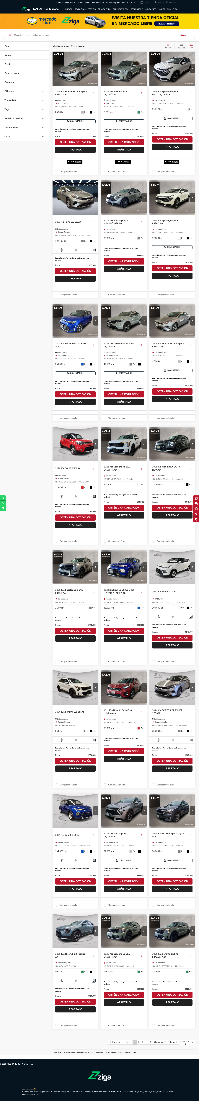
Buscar (183, 35)
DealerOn (48, 1092)
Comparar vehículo (68, 171)
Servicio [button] (92, 9)
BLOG (175, 9)
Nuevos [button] (68, 9)
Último (173, 1042)
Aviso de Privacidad (72, 1092)
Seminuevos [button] (80, 9)
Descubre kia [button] (137, 9)
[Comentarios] (94, 250)
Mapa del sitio (58, 1092)
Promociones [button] (104, 9)
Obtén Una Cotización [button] (75, 142)
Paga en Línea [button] (165, 9)
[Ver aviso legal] (75, 250)
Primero (115, 1042)
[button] (196, 519)
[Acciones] (93, 93)
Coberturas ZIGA (120, 9)
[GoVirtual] (29, 1089)
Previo (127, 1042)
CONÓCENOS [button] (150, 9)
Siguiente (159, 1042)
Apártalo (75, 149)
